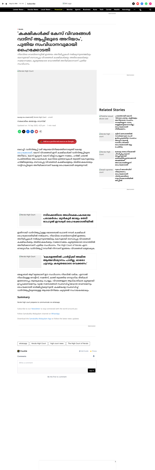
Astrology (126, 10)
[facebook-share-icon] (28, 133)
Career (108, 10)
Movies (70, 10)
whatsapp (23, 344)
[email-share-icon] (36, 133)
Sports (77, 10)
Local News (45, 10)
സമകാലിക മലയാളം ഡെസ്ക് (31, 121)
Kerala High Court (39, 344)
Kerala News (33, 10)
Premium (58, 10)
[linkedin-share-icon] (32, 133)
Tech (101, 10)
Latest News (18, 10)
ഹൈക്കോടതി (24, 152)
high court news (57, 344)
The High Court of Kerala (78, 344)
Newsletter (35, 309)
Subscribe (31, 4)
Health (117, 10)
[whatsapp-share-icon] (19, 133)
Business (86, 10)
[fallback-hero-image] (106, 119)
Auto (95, 10)
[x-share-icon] (23, 133)
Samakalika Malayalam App (40, 319)
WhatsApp (55, 314)
